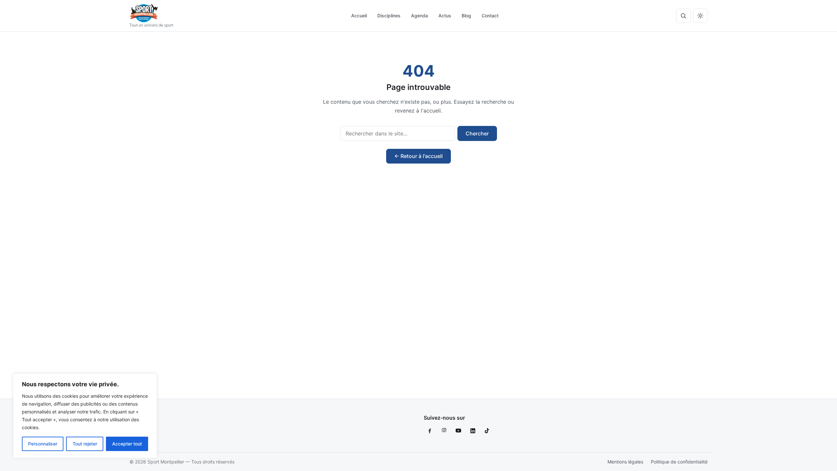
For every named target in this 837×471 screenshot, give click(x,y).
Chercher (477, 133)
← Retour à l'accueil (418, 156)
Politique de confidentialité (679, 461)
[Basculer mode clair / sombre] (700, 16)
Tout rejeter (85, 443)
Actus (444, 15)
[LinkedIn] (473, 431)
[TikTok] (487, 431)
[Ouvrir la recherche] (683, 16)
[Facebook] (430, 431)
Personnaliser (42, 443)
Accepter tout (127, 443)
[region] (85, 416)
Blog (466, 15)
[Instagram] (444, 431)
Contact (490, 15)
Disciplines (389, 15)
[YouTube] (458, 431)
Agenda (419, 15)
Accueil (359, 15)
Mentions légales (625, 461)
